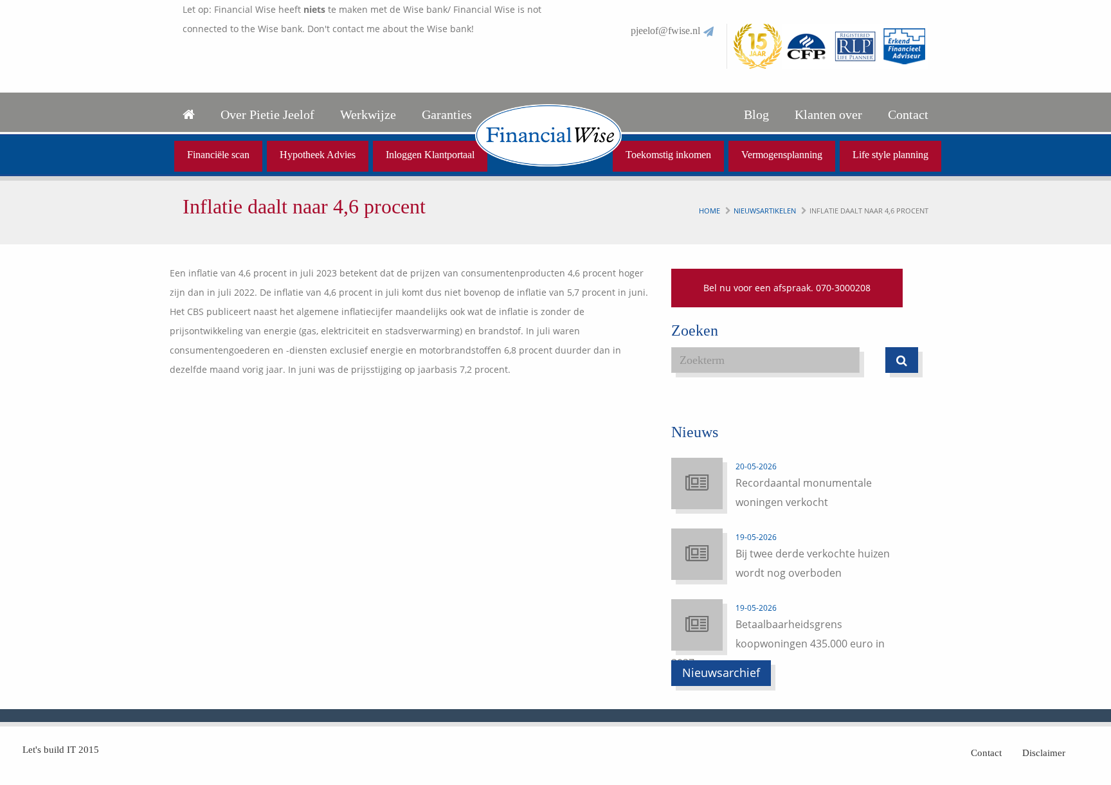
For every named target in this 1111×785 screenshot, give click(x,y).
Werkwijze (368, 114)
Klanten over (828, 114)
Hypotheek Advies (318, 154)
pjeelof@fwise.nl (665, 30)
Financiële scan (218, 154)
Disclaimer (1043, 753)
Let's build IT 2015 (61, 749)
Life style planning (890, 154)
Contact (908, 114)
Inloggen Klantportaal (430, 154)
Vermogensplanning (781, 154)
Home (709, 210)
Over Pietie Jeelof (267, 114)
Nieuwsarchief (721, 672)
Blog (756, 114)
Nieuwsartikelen (765, 210)
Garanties (447, 114)
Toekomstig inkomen (668, 154)
